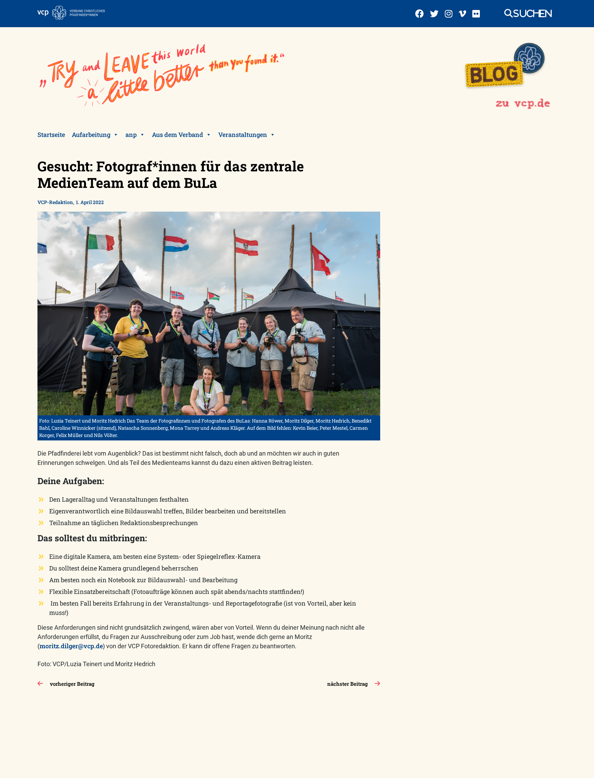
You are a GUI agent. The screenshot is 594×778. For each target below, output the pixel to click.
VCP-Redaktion (55, 202)
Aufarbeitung (91, 134)
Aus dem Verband (177, 134)
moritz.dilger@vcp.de (71, 646)
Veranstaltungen (242, 134)
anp (131, 134)
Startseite (51, 134)
